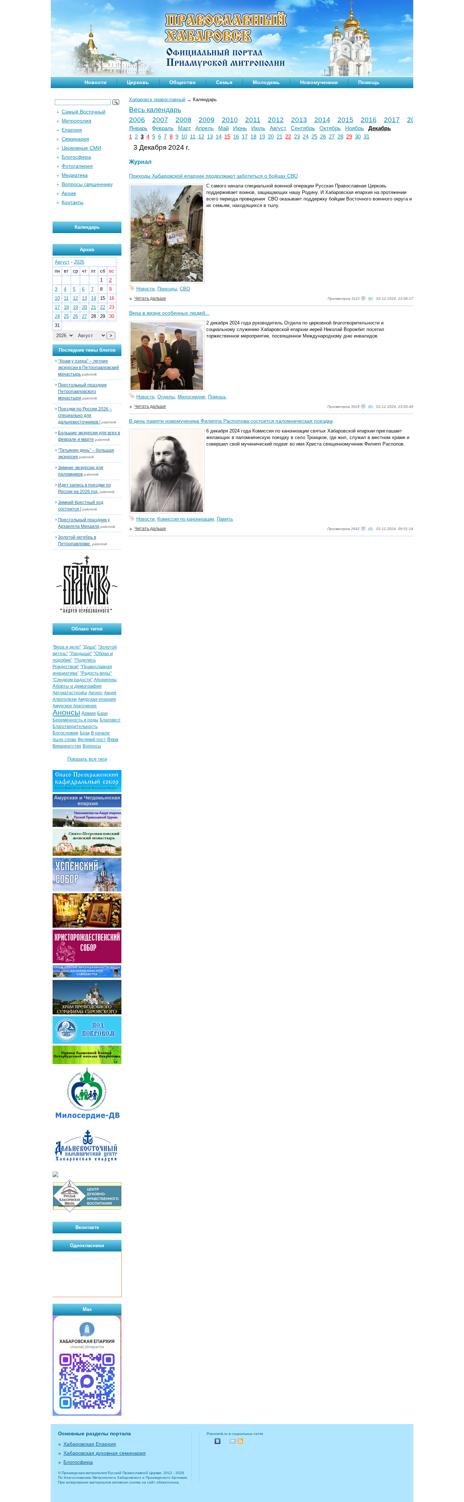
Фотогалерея (77, 166)
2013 (299, 120)
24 (305, 137)
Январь (138, 128)
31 (366, 137)
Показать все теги (87, 759)
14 (218, 137)
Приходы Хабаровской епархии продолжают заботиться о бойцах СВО (213, 176)
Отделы (166, 397)
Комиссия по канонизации (185, 519)
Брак (85, 733)
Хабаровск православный (157, 99)
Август (278, 128)
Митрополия (76, 121)
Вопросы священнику (87, 184)
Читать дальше (150, 298)
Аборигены (105, 679)
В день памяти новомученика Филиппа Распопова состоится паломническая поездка (231, 421)
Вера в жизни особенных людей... (169, 313)
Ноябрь (354, 128)
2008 (183, 120)
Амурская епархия (97, 699)
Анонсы (66, 712)
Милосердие (191, 397)
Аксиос (95, 692)
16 (236, 137)
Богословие (65, 733)
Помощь (369, 82)
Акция (110, 692)
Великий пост (92, 739)
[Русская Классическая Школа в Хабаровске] (87, 1212)
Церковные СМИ (81, 148)
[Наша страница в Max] (87, 1414)
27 (332, 137)
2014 (322, 120)
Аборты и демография (77, 686)
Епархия (72, 130)
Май (223, 128)
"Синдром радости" (72, 679)
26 (323, 137)
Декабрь (379, 128)
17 (245, 137)
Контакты (72, 202)
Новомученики (319, 82)
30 (358, 137)
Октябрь (330, 128)
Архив (69, 193)
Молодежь (266, 82)
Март (184, 128)
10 (184, 137)
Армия (89, 713)
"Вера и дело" (67, 647)
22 (288, 137)
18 (253, 137)
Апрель (204, 128)
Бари (102, 713)
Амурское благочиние (75, 705)
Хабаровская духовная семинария (104, 1453)
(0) (370, 299)
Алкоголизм (64, 699)
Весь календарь (155, 109)
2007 (160, 120)
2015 (345, 120)
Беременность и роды (75, 720)
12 (201, 137)
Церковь (138, 82)
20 (271, 137)
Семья (224, 82)
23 (297, 137)
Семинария (75, 139)
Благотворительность (75, 726)
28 (340, 137)
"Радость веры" (96, 673)
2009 (207, 120)
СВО (185, 288)
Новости (95, 82)
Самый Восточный (83, 112)
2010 (230, 120)
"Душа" (89, 647)
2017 (392, 120)
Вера (112, 739)
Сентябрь (303, 128)
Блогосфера (76, 157)
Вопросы (92, 746)
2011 (253, 120)
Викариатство (67, 746)
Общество (182, 82)
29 (349, 137)
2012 (276, 120)
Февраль (163, 128)
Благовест (110, 720)
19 (262, 137)
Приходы (167, 288)
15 (227, 137)
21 (279, 137)
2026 (79, 262)
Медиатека (75, 175)
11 (192, 137)
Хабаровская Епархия (89, 1444)
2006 (137, 120)
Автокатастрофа (70, 692)
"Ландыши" (80, 653)
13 (210, 137)
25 (314, 137)
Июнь (240, 128)
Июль (258, 128)
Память (225, 519)
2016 (369, 120)
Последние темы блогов (87, 350)
